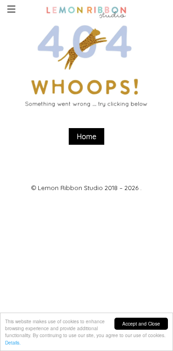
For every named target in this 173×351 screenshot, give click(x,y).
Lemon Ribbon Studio (70, 187)
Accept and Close (141, 323)
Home (86, 136)
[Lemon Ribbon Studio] (86, 10)
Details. (13, 342)
